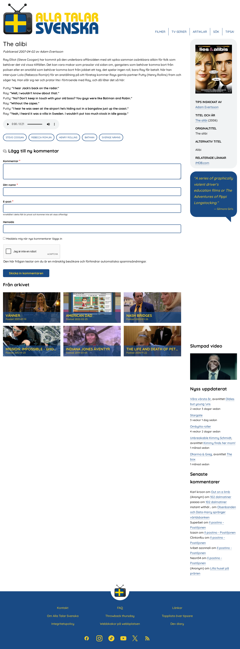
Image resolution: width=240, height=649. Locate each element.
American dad (79, 315)
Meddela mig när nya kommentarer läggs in (34, 238)
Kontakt (62, 608)
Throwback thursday (119, 616)
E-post (7, 201)
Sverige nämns (111, 137)
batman (89, 137)
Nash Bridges (139, 315)
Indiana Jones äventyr (88, 349)
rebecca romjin (41, 137)
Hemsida (8, 222)
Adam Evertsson (206, 107)
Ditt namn (9, 185)
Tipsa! (229, 32)
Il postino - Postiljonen (220, 532)
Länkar (177, 608)
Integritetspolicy (62, 624)
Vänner (13, 315)
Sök (216, 32)
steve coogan (15, 137)
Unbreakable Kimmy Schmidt (210, 438)
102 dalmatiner (220, 497)
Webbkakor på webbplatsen (120, 624)
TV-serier (179, 32)
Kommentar (10, 161)
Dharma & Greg (201, 454)
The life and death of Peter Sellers (161, 349)
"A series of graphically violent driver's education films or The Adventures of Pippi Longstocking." (213, 190)
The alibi (201, 120)
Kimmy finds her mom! (219, 443)
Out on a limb (220, 492)
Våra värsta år (200, 399)
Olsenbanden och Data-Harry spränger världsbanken (213, 512)
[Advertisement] (213, 282)
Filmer (160, 32)
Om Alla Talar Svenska (63, 616)
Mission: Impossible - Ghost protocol (42, 349)
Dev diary (177, 624)
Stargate (196, 415)
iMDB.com (202, 163)
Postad (16, 319)
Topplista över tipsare (177, 616)
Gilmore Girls (225, 209)
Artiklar (200, 32)
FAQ (120, 608)
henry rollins (68, 137)
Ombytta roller (200, 426)
